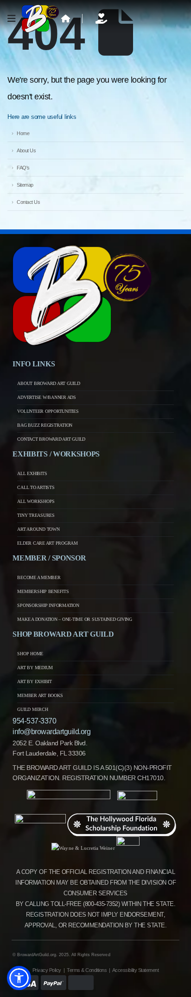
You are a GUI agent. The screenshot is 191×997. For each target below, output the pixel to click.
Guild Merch (32, 709)
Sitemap (25, 185)
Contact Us (28, 202)
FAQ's (23, 167)
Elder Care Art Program (47, 543)
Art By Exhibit (34, 681)
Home (23, 133)
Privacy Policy (46, 970)
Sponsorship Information (48, 605)
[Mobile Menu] (14, 18)
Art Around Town (38, 529)
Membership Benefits (43, 591)
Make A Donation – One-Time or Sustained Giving (74, 619)
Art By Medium (35, 667)
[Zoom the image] (82, 250)
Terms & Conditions (87, 970)
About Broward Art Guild (48, 383)
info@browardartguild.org (51, 732)
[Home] (66, 19)
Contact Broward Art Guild (51, 439)
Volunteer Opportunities (47, 411)
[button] (19, 978)
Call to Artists (35, 487)
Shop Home (30, 653)
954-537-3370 (34, 721)
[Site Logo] (40, 19)
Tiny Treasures (36, 515)
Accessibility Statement (135, 970)
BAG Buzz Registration (44, 425)
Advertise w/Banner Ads (46, 397)
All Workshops (36, 501)
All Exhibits (32, 473)
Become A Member (38, 577)
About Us (26, 150)
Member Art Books (40, 695)
